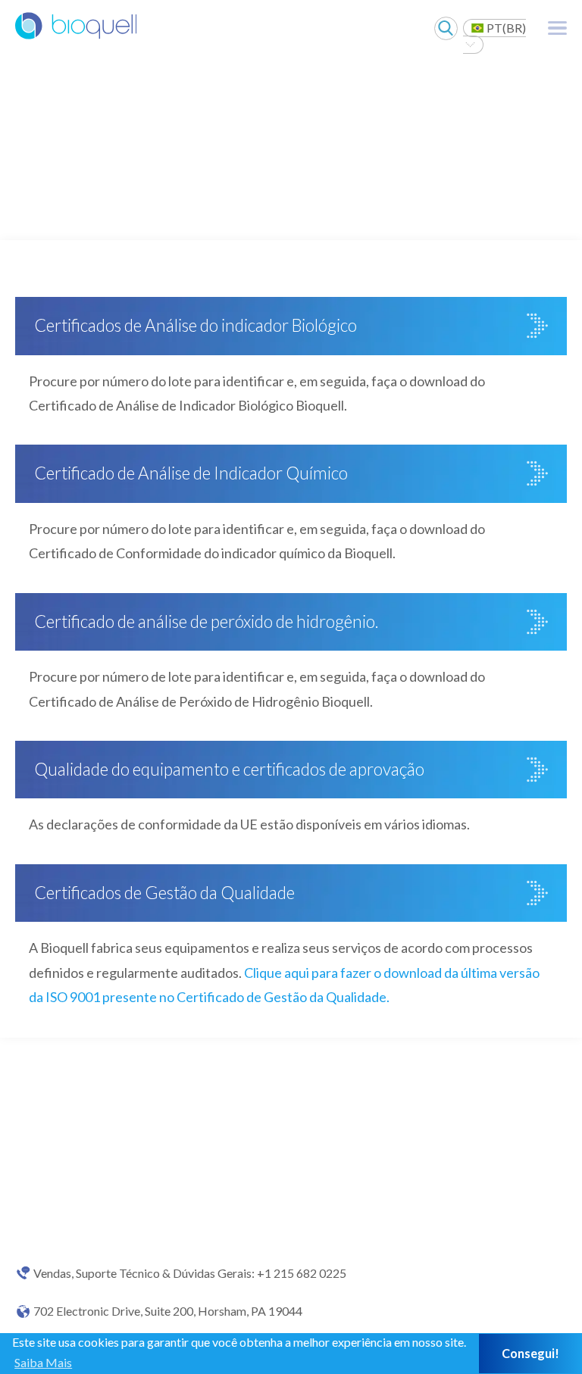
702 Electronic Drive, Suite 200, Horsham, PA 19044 (167, 1311)
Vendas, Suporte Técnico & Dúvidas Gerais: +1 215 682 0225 (189, 1273)
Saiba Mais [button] (43, 1362)
